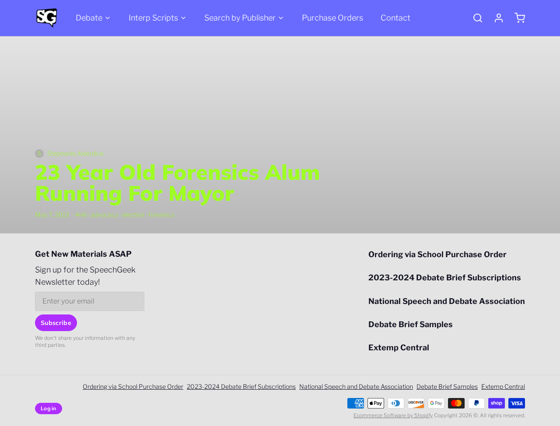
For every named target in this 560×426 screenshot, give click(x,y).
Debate (89, 17)
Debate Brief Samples (410, 324)
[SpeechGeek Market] (46, 18)
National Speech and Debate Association (446, 301)
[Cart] (516, 18)
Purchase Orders (332, 17)
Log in (48, 408)
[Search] (474, 18)
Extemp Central (398, 347)
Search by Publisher (240, 17)
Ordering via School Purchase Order (437, 254)
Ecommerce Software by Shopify (393, 415)
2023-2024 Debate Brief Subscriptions (444, 277)
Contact (395, 17)
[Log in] (495, 18)
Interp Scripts (153, 17)
